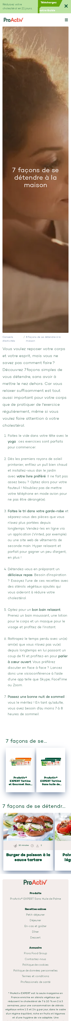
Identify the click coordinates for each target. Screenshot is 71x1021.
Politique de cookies (35, 965)
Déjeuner (35, 920)
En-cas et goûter (35, 926)
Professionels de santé (36, 982)
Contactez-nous (35, 959)
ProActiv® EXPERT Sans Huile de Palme (35, 899)
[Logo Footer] (35, 881)
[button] (66, 20)
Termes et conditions (35, 976)
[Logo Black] (13, 20)
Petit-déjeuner (35, 915)
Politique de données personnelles (35, 970)
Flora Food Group (35, 953)
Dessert (35, 937)
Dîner (35, 932)
